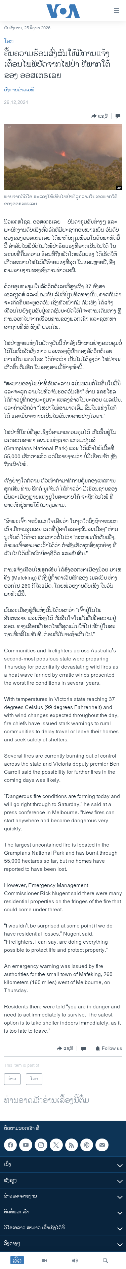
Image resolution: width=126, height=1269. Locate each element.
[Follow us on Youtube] (25, 1145)
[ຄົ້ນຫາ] (105, 1260)
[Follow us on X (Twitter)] (56, 1145)
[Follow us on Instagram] (41, 1145)
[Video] (44, 1260)
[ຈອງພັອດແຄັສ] (101, 1145)
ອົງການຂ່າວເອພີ (19, 90)
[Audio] (75, 1260)
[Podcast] (86, 1145)
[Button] (99, 116)
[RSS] (71, 1145)
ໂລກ (8, 41)
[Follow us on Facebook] (10, 1145)
